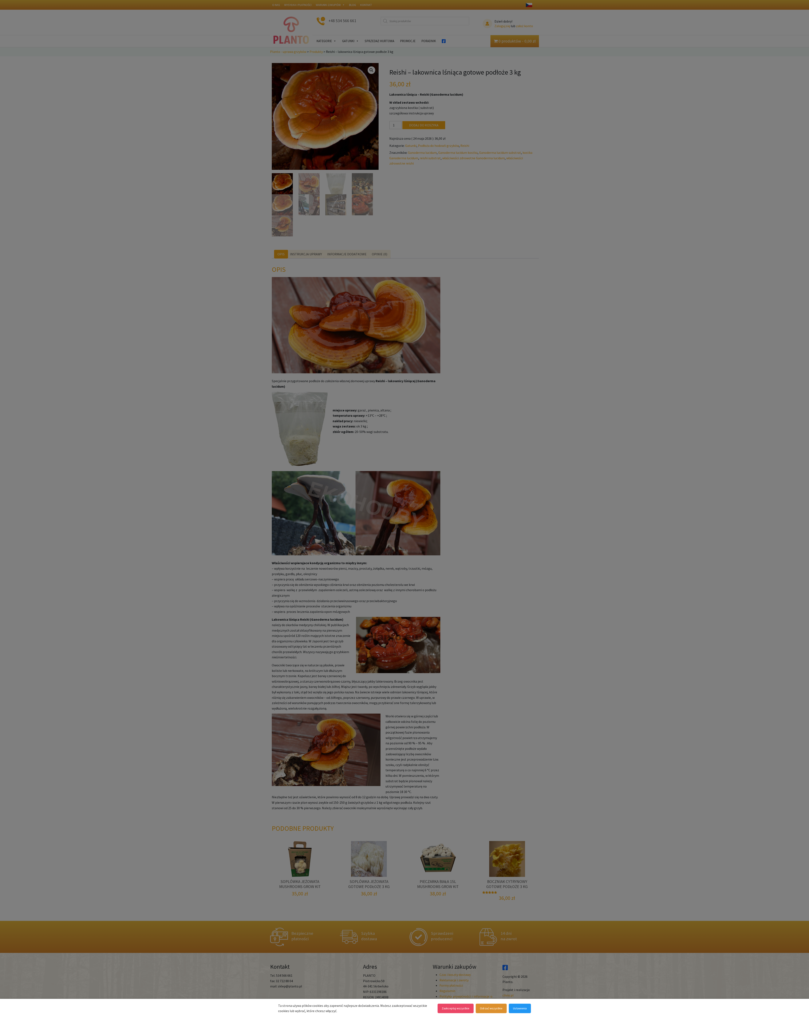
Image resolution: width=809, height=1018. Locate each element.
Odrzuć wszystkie (491, 1008)
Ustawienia (520, 1008)
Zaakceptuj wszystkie (455, 1008)
